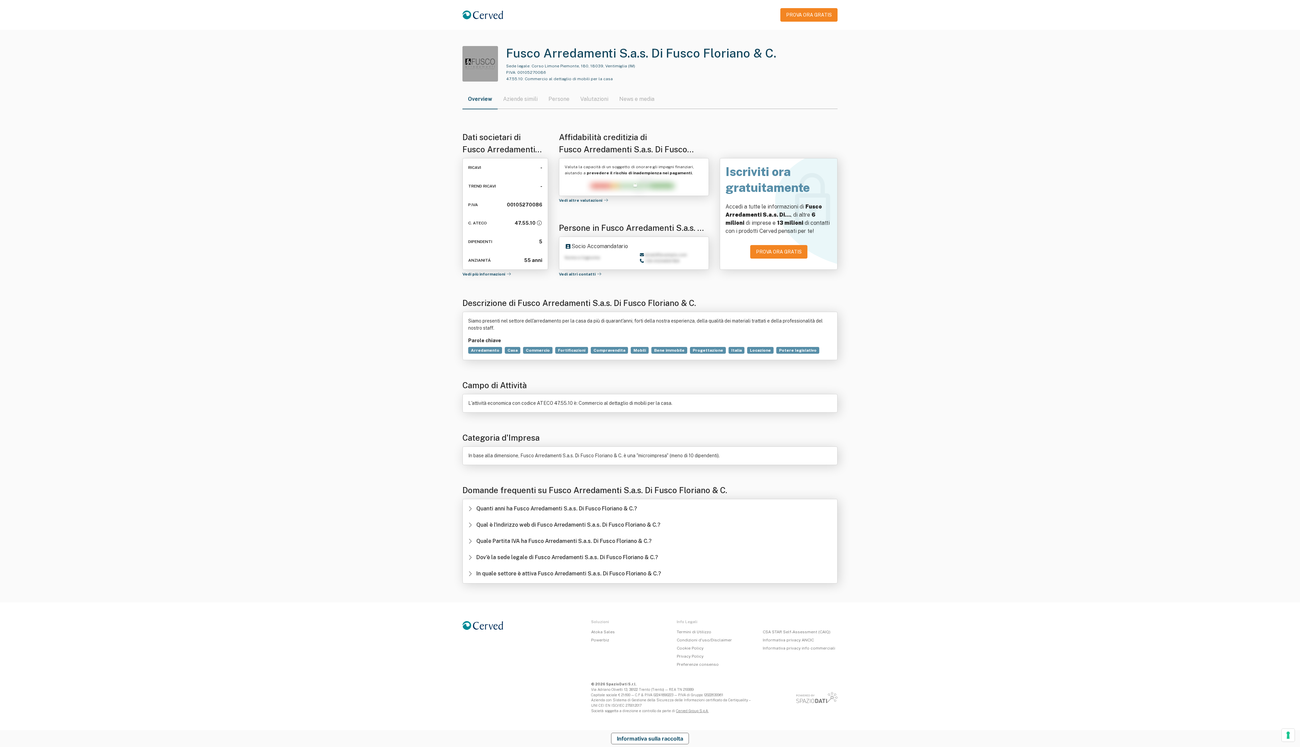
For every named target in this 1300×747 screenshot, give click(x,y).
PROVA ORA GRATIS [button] (809, 15)
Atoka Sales (603, 632)
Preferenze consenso (698, 664)
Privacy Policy (690, 656)
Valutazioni (594, 99)
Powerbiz (600, 640)
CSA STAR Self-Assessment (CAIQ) (796, 632)
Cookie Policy (690, 648)
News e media (636, 99)
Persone (558, 99)
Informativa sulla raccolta (650, 738)
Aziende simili (520, 99)
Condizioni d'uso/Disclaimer (704, 640)
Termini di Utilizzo (694, 632)
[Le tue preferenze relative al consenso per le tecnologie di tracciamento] (1288, 735)
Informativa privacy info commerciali (799, 648)
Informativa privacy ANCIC (788, 640)
